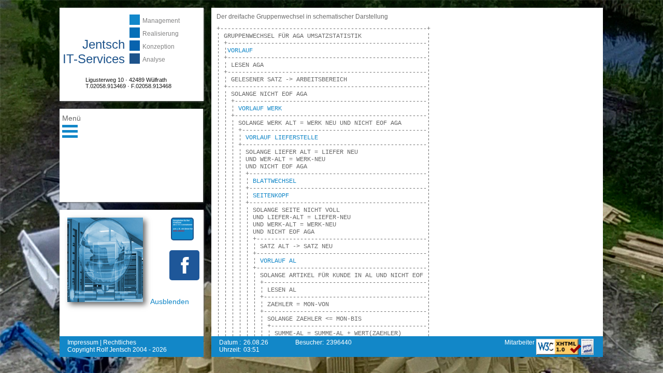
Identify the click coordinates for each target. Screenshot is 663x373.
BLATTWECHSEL (274, 181)
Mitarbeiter (520, 342)
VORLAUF (240, 50)
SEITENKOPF (271, 195)
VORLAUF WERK (260, 108)
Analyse (153, 59)
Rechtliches (119, 342)
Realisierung (160, 33)
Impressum (82, 342)
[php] (587, 352)
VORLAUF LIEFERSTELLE (282, 137)
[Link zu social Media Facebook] (184, 265)
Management (161, 20)
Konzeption (158, 46)
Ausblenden (169, 301)
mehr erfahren (178, 230)
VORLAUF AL (278, 261)
